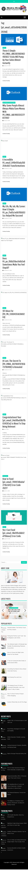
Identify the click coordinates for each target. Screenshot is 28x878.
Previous (3, 610)
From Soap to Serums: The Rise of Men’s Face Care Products (14, 610)
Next (25, 610)
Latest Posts (5, 599)
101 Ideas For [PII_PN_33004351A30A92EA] (14, 313)
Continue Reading (6, 80)
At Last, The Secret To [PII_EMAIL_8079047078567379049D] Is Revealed (14, 363)
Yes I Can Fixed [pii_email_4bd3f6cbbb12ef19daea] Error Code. (13, 532)
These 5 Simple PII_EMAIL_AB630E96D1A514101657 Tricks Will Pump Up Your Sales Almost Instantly (14, 56)
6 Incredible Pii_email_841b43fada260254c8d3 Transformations (14, 162)
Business (5, 476)
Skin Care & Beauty (14, 607)
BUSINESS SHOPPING (9, 102)
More (4, 47)
